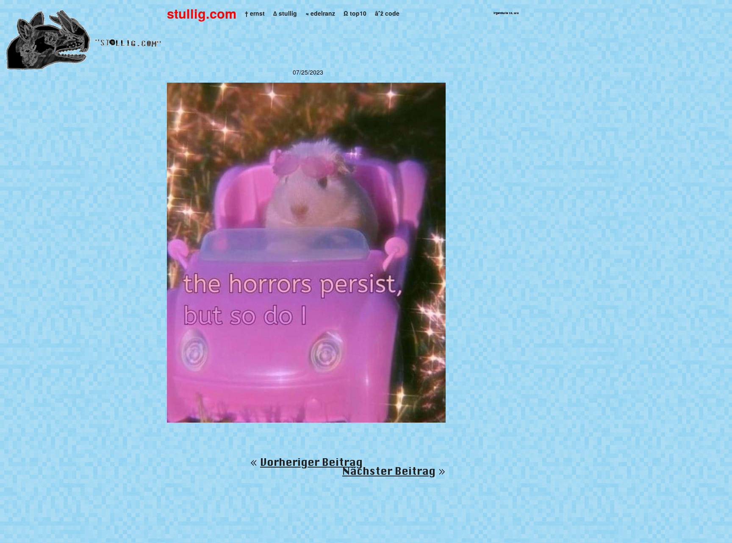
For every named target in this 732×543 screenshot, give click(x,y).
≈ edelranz (320, 13)
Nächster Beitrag (388, 471)
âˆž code (387, 13)
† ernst (255, 13)
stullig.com (201, 13)
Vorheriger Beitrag (311, 462)
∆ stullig (285, 13)
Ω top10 (355, 13)
